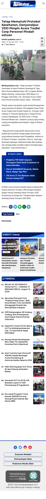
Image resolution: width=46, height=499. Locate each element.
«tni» (10, 17)
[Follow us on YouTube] (30, 447)
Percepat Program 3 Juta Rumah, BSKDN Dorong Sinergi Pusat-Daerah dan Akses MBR (16, 397)
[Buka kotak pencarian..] (43, 3)
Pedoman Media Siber (23, 464)
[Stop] (42, 41)
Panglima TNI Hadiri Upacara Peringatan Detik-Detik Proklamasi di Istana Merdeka (22, 162)
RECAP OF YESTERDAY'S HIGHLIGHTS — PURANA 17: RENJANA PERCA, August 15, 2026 (18, 288)
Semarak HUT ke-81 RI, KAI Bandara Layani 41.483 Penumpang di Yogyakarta (17, 382)
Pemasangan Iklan (23, 459)
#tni (17, 214)
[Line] (20, 207)
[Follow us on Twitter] (20, 447)
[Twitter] (15, 207)
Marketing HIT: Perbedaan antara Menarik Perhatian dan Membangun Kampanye (9, 263)
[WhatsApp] (24, 207)
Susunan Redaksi (23, 454)
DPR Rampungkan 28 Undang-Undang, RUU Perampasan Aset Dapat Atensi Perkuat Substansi (18, 315)
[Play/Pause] (42, 38)
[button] (42, 44)
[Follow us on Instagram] (25, 447)
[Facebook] (11, 207)
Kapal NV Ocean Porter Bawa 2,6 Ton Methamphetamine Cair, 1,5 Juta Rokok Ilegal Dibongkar (18, 329)
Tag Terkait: (8, 214)
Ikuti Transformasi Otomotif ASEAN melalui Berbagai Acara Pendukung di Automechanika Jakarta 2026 (18, 356)
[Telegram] (29, 207)
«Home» (5, 17)
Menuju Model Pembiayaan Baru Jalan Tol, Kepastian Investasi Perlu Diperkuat (17, 342)
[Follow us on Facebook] (15, 447)
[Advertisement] (18, 423)
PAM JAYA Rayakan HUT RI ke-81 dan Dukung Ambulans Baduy (18, 369)
